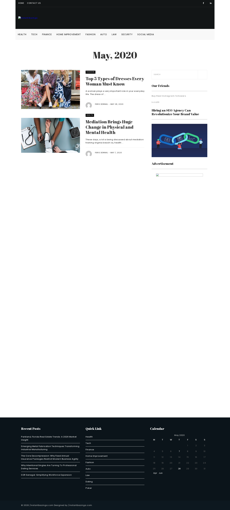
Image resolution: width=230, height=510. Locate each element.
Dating (89, 481)
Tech (34, 34)
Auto (103, 34)
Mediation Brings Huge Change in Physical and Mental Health (109, 127)
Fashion (91, 34)
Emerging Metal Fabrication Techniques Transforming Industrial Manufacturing (50, 448)
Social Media (145, 34)
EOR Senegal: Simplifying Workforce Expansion (46, 474)
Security (127, 34)
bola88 (155, 102)
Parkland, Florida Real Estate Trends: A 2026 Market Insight (49, 438)
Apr (154, 473)
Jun (161, 473)
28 (179, 468)
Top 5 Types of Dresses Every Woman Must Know (115, 81)
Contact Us (34, 3)
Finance (47, 34)
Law (114, 34)
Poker (89, 488)
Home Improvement (68, 34)
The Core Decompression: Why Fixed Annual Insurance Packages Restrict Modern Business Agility (49, 457)
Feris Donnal (101, 104)
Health (22, 34)
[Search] (202, 74)
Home (21, 3)
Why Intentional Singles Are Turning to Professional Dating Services (49, 467)
